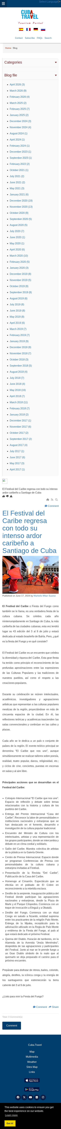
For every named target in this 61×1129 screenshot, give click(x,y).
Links (32, 1072)
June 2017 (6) (17, 457)
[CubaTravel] (30, 14)
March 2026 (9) (18, 90)
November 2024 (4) (20, 127)
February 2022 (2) (20, 164)
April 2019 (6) (17, 323)
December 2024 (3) (20, 121)
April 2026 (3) (17, 84)
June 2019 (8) (17, 310)
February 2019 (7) (20, 335)
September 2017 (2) (21, 439)
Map (32, 1051)
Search (48, 38)
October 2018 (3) (19, 359)
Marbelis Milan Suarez (45, 596)
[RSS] (52, 499)
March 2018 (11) (19, 402)
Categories (13, 62)
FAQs (39, 38)
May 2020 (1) (17, 243)
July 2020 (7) (17, 231)
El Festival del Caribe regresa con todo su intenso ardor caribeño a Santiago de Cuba (29, 531)
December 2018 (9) (20, 347)
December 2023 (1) (20, 151)
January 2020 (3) (19, 267)
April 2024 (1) (17, 139)
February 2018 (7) (20, 408)
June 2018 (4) (17, 384)
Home (8, 48)
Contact (19, 38)
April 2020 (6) (17, 249)
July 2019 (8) (17, 304)
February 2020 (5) (20, 262)
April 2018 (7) (17, 396)
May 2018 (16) (18, 390)
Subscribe (30, 38)
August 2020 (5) (18, 225)
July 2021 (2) (17, 176)
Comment (53, 506)
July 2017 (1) (17, 451)
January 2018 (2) (19, 414)
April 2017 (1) (17, 469)
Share (55, 1007)
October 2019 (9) (19, 286)
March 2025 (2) (18, 103)
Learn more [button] (11, 1115)
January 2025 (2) (19, 115)
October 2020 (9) (19, 213)
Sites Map (32, 1067)
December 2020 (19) (21, 200)
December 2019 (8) (20, 274)
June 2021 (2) (17, 182)
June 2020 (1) (17, 237)
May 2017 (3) (17, 463)
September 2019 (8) (21, 292)
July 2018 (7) (17, 378)
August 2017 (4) (18, 445)
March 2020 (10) (19, 255)
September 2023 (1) (21, 158)
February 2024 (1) (20, 145)
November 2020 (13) (21, 206)
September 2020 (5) (21, 219)
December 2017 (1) (20, 420)
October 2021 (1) (19, 170)
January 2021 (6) (19, 194)
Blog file (10, 75)
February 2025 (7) (20, 109)
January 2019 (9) (19, 341)
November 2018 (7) (20, 353)
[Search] (57, 499)
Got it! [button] (10, 1123)
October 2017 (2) (19, 432)
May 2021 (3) (17, 188)
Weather (32, 1062)
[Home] (48, 499)
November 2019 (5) (20, 280)
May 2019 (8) (17, 316)
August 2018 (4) (18, 371)
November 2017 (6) (20, 426)
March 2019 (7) (18, 329)
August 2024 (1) (18, 133)
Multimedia (32, 1056)
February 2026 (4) (20, 96)
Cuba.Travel (35, 1045)
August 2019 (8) (18, 298)
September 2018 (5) (21, 365)
